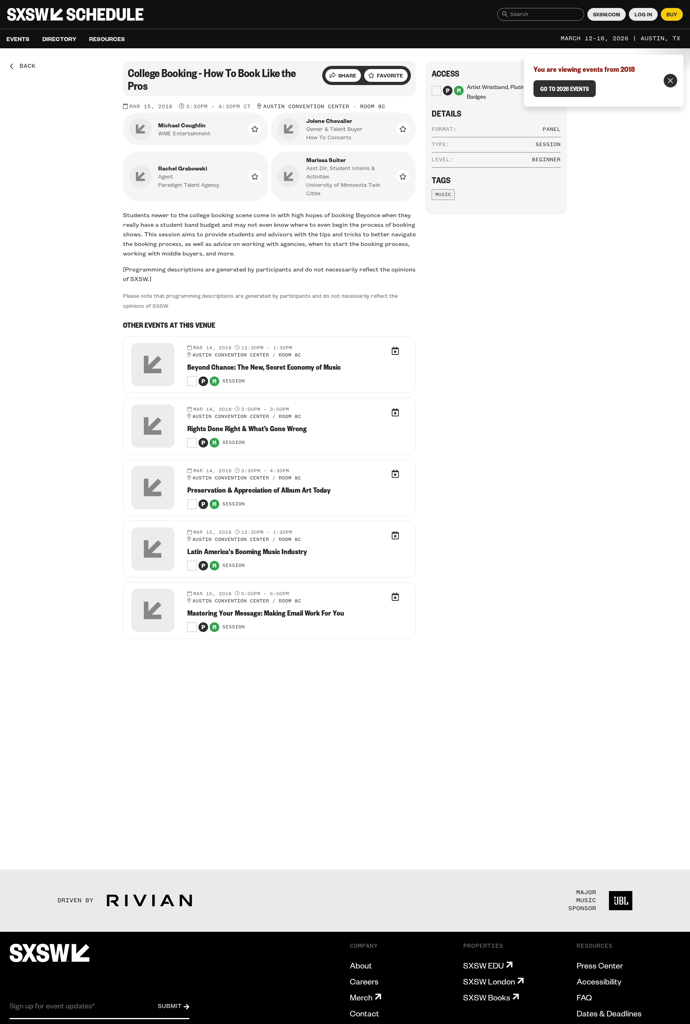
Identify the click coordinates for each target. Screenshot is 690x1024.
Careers (364, 981)
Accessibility (599, 981)
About (361, 965)
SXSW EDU (483, 965)
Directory (59, 38)
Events (18, 38)
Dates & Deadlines (609, 1013)
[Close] (670, 80)
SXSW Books (486, 997)
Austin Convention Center (306, 106)
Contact (364, 1013)
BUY (671, 14)
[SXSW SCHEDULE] (75, 14)
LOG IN (643, 14)
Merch (361, 997)
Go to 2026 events (564, 89)
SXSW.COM (606, 14)
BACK (25, 66)
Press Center (600, 965)
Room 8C (372, 106)
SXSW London (489, 981)
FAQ (584, 997)
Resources (107, 38)
